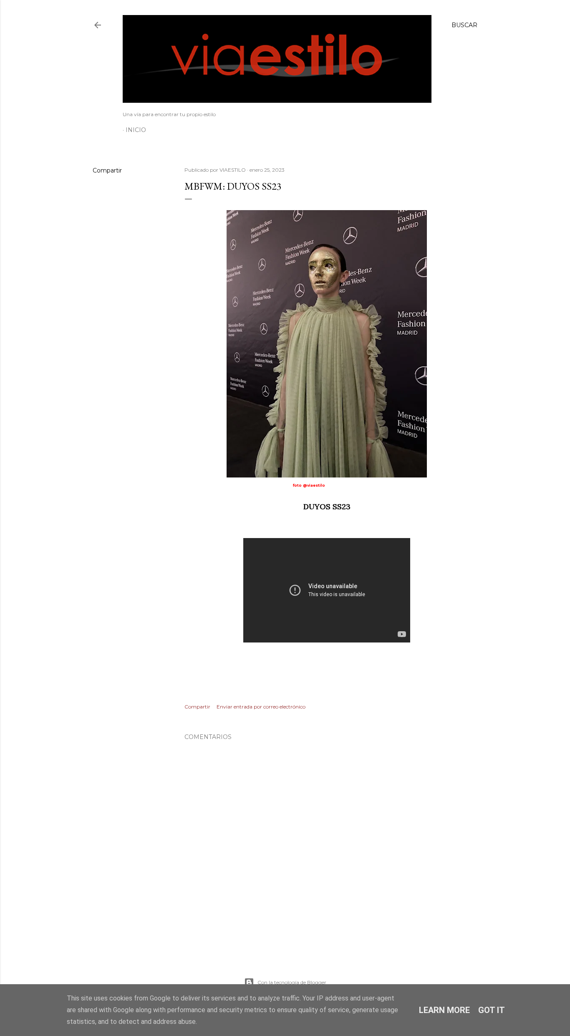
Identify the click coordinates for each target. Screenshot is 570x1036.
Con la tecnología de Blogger (291, 982)
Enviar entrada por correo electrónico (261, 706)
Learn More (444, 1010)
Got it (491, 1010)
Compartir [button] (107, 170)
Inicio (136, 130)
